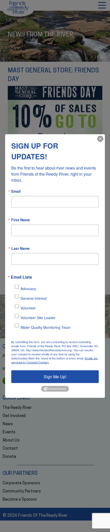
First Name (20, 219)
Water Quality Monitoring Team (45, 327)
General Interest (33, 298)
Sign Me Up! (55, 376)
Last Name (20, 248)
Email (16, 191)
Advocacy (28, 288)
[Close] (100, 139)
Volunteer (28, 307)
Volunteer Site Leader (38, 317)
